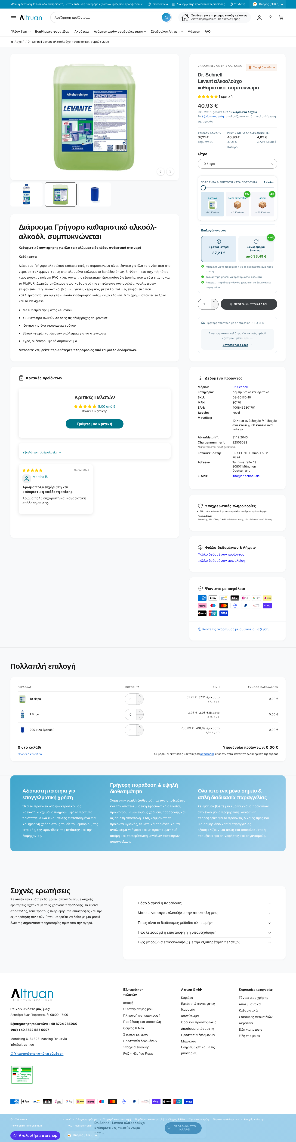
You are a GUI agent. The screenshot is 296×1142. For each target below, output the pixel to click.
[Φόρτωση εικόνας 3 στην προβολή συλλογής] (95, 194)
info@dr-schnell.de (246, 476)
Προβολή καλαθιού (30, 754)
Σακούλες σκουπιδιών (256, 1017)
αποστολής (207, 754)
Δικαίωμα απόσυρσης (197, 1028)
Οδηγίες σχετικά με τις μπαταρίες (198, 1050)
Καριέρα (187, 997)
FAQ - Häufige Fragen (139, 1053)
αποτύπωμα (190, 1016)
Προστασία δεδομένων (140, 1041)
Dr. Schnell (240, 387)
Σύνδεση (239, 4)
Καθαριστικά (248, 1010)
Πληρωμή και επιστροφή (141, 1015)
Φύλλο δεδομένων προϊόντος (221, 554)
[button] (13, 17)
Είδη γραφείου (249, 1036)
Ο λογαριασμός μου (138, 1009)
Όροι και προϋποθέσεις (198, 1022)
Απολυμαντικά (250, 1004)
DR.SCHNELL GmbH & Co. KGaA (220, 65)
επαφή (128, 1003)
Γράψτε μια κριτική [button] (94, 424)
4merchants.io (34, 1125)
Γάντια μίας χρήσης (253, 997)
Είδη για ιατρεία (250, 1029)
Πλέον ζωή (18, 31)
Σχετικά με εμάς (135, 1034)
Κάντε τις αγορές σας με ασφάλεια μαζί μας (235, 629)
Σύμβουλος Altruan (165, 31)
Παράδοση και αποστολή (142, 1022)
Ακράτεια (246, 1023)
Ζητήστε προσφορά (235, 344)
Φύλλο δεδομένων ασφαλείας (221, 560)
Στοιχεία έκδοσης (136, 1047)
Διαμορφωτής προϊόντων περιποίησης (201, 4)
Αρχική (19, 41)
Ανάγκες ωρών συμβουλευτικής (118, 31)
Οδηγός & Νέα (133, 1028)
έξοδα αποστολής (213, 116)
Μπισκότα (188, 1041)
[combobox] (111, 17)
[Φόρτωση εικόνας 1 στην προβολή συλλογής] (26, 194)
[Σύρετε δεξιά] (170, 171)
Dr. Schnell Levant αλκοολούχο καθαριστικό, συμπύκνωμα (68, 41)
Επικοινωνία (160, 4)
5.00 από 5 (106, 406)
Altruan (24, 1119)
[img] (32, 470)
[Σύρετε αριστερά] (160, 171)
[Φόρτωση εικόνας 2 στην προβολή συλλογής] (61, 194)
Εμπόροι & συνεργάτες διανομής (198, 1006)
